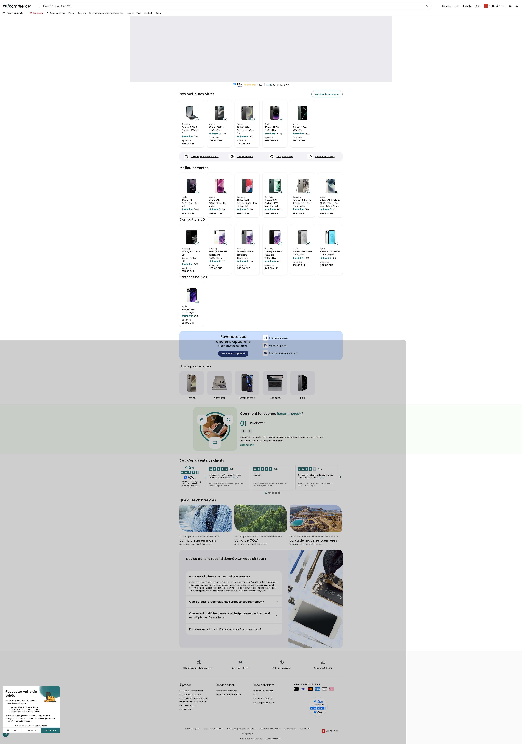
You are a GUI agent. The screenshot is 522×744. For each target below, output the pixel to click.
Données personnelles (270, 728)
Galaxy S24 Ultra (302, 200)
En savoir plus (247, 444)
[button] (494, 6)
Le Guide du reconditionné (191, 690)
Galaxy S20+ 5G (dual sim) (218, 253)
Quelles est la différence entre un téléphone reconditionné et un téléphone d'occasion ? (229, 615)
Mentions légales (192, 728)
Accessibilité (289, 728)
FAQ (255, 694)
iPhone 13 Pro (189, 309)
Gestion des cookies (213, 728)
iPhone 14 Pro (272, 127)
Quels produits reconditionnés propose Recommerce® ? (226, 602)
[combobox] (232, 6)
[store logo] (17, 6)
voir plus (234, 477)
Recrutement (185, 709)
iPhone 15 (214, 200)
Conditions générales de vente (241, 728)
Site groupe (247, 733)
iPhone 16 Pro (216, 127)
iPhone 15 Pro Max (330, 200)
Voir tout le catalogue (327, 94)
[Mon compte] (510, 6)
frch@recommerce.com (226, 690)
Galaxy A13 (243, 200)
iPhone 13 (187, 200)
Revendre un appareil (233, 353)
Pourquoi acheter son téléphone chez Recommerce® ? (225, 629)
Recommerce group (188, 705)
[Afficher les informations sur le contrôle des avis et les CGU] (200, 482)
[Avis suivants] (340, 477)
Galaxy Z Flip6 (189, 127)
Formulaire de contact (263, 690)
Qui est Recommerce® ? (190, 694)
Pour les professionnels (264, 702)
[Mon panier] (517, 6)
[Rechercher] (427, 6)
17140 (269, 85)
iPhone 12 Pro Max (302, 251)
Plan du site (305, 728)
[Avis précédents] (205, 477)
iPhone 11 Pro (300, 127)
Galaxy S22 (271, 200)
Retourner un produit (262, 698)
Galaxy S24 (243, 127)
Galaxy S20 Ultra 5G (191, 253)
